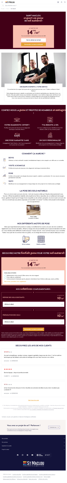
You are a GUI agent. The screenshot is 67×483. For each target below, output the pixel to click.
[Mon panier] (65, 2)
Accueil (2, 8)
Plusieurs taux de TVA (58, 408)
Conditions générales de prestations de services (12, 476)
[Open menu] (2, 2)
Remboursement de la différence (9, 479)
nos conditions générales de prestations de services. (42, 409)
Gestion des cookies (33, 479)
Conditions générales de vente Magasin (30, 474)
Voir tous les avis (33, 400)
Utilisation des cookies (43, 479)
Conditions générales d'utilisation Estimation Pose (32, 476)
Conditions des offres (17, 474)
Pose (7, 8)
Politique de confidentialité (22, 479)
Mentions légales (47, 476)
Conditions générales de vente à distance (47, 474)
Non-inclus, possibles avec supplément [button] (15, 281)
